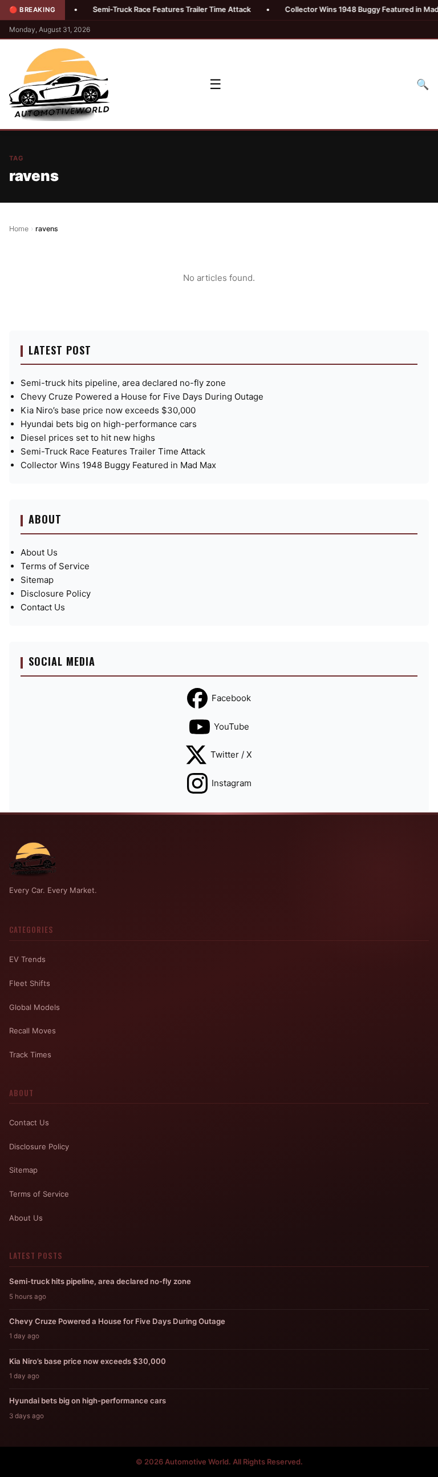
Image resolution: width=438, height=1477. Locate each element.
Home (19, 228)
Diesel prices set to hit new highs (88, 437)
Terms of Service (55, 566)
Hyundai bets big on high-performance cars (109, 423)
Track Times (30, 1054)
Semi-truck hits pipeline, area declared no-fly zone (123, 382)
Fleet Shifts (29, 983)
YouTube (231, 726)
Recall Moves (32, 1030)
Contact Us (43, 607)
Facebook (231, 698)
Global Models (34, 1007)
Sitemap (37, 579)
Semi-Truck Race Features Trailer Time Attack (144, 9)
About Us (39, 552)
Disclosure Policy (56, 593)
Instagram (232, 783)
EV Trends (27, 959)
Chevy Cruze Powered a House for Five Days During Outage (142, 396)
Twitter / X (231, 754)
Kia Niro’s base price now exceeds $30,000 (108, 410)
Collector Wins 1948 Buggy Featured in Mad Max (342, 9)
